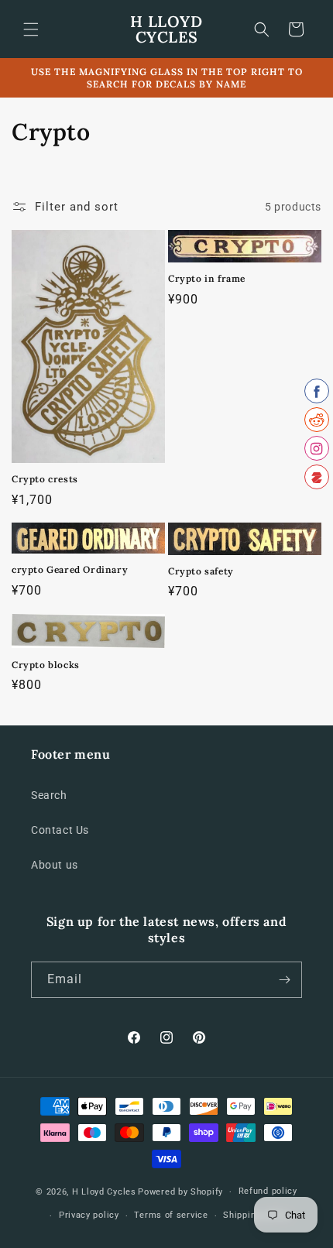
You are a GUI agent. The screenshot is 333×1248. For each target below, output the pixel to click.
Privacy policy (89, 1215)
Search (49, 795)
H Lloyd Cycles (104, 1192)
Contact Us (60, 830)
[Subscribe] (284, 980)
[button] (31, 29)
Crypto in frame (206, 278)
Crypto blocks (46, 664)
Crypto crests (45, 479)
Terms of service (171, 1215)
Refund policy (268, 1191)
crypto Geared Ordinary (70, 569)
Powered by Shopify (180, 1192)
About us (54, 865)
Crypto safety (201, 571)
